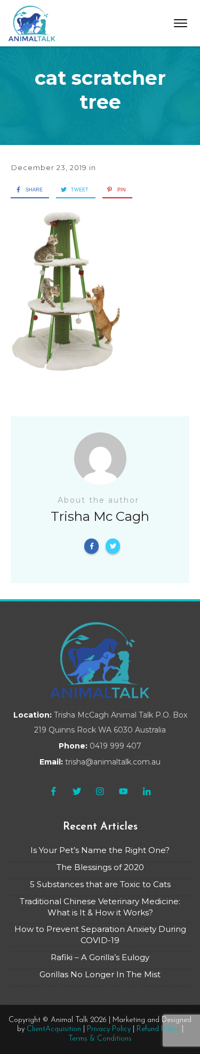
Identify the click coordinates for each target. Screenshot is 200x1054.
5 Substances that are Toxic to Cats (100, 884)
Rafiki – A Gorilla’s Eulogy (100, 957)
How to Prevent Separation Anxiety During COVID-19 (100, 934)
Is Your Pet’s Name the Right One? (100, 850)
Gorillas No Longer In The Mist (100, 974)
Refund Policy (158, 1029)
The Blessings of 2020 (100, 867)
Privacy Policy (109, 1029)
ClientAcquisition (54, 1029)
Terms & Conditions (100, 1039)
